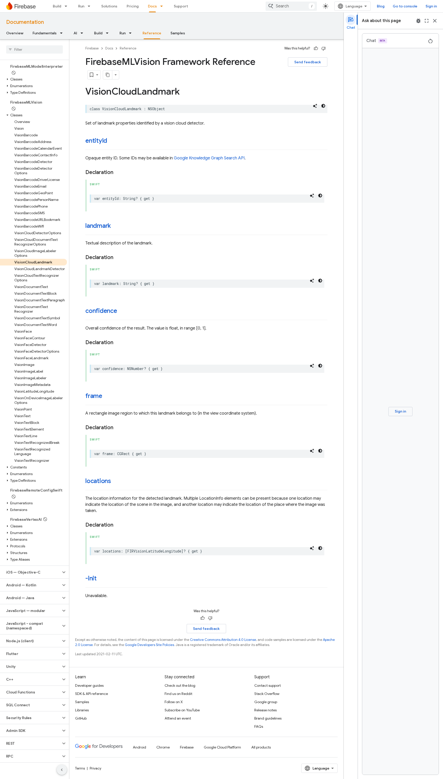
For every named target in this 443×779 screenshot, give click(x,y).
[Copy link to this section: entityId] (112, 141)
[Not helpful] (323, 48)
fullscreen (427, 21)
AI (75, 33)
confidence (101, 311)
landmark (98, 226)
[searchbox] (34, 49)
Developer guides (89, 685)
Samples (177, 33)
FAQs (258, 726)
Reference (152, 33)
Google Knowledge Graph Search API (209, 158)
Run (81, 6)
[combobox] (291, 6)
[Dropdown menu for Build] (67, 6)
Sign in (431, 6)
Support (181, 6)
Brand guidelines (267, 718)
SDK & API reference (91, 693)
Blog (381, 6)
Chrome (163, 747)
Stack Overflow (266, 693)
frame (93, 396)
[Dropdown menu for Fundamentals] (63, 33)
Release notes (265, 710)
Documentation (25, 22)
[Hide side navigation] (62, 770)
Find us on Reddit (178, 693)
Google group (265, 702)
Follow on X (174, 702)
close (435, 21)
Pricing (133, 6)
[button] (33, 73)
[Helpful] (316, 48)
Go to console (405, 6)
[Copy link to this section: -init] (102, 579)
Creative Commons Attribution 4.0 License (223, 640)
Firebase (92, 48)
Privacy (95, 768)
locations (98, 481)
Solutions (109, 6)
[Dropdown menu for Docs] (163, 6)
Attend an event (178, 718)
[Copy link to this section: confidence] (122, 311)
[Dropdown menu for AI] (83, 33)
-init (91, 578)
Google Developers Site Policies (149, 645)
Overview (14, 33)
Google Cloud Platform (222, 747)
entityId (96, 141)
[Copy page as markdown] (107, 74)
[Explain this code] (315, 106)
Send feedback (307, 62)
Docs (152, 6)
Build (57, 6)
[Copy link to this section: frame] (107, 396)
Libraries (82, 710)
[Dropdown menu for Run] (90, 6)
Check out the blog (180, 685)
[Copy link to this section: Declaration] (118, 172)
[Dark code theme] (323, 106)
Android (139, 747)
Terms (80, 768)
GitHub (81, 718)
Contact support (267, 685)
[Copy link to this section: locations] (116, 481)
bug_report (418, 21)
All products (261, 747)
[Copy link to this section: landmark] (116, 226)
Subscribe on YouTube (182, 710)
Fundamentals (45, 33)
